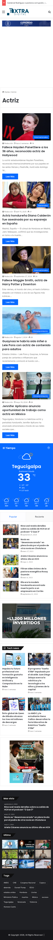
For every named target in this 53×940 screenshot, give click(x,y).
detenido (7, 887)
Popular (13, 516)
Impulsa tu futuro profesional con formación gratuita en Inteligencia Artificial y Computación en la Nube (12, 677)
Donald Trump (20, 887)
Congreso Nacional (27, 883)
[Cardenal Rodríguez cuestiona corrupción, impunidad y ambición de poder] (43, 844)
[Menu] (3, 13)
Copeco (42, 883)
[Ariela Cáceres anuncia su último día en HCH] (11, 560)
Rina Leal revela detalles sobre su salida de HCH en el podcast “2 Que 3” (35, 528)
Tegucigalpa (8, 902)
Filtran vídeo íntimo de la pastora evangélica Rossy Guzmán (34, 571)
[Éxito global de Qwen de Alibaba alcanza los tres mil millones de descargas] (13, 704)
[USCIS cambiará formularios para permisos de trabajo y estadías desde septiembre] (43, 864)
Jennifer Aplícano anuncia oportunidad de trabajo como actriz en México (24, 410)
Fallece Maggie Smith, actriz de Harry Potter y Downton (24, 282)
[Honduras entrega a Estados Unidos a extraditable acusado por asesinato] (26, 854)
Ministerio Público (11, 897)
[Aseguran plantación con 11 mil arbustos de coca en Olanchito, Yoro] (10, 854)
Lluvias (34, 892)
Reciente (39, 516)
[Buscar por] (49, 13)
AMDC (6, 883)
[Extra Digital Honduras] (18, 12)
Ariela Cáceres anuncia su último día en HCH (34, 557)
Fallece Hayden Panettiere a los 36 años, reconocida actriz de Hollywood (25, 151)
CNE (14, 883)
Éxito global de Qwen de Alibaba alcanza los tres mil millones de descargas (13, 718)
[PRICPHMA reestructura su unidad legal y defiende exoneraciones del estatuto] (10, 864)
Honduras (23, 892)
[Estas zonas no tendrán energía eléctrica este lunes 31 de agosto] (26, 844)
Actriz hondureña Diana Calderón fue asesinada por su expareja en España (26, 219)
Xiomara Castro (10, 907)
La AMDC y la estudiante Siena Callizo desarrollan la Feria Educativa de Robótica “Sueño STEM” (39, 721)
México (35, 897)
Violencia (33, 902)
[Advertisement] (26, 57)
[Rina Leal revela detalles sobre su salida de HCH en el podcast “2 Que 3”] (11, 529)
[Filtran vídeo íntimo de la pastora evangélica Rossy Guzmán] (11, 572)
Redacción (8, 143)
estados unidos (10, 892)
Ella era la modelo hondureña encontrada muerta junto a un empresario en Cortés (33, 587)
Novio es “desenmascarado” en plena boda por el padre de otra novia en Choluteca (35, 544)
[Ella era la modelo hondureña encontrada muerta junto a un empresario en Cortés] (11, 586)
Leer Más (10, 176)
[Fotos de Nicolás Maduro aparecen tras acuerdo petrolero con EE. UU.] (43, 854)
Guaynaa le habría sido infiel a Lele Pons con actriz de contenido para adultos (26, 345)
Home (7, 92)
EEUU (32, 887)
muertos (25, 897)
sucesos (45, 897)
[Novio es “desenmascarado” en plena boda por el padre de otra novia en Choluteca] (11, 543)
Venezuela (21, 902)
